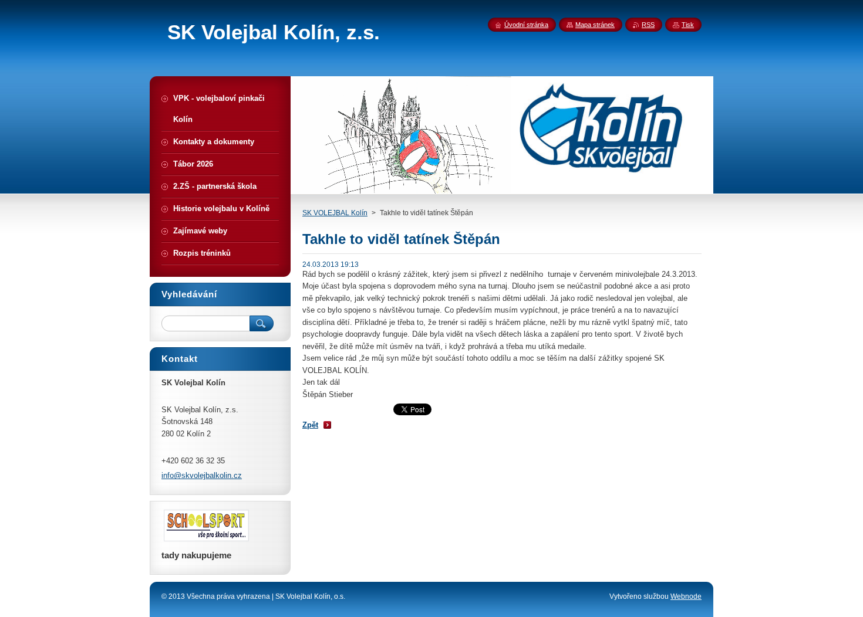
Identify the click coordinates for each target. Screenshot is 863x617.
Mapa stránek (595, 24)
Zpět (310, 425)
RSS (648, 24)
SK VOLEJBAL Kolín (335, 212)
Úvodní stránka (526, 24)
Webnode (686, 596)
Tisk (688, 24)
